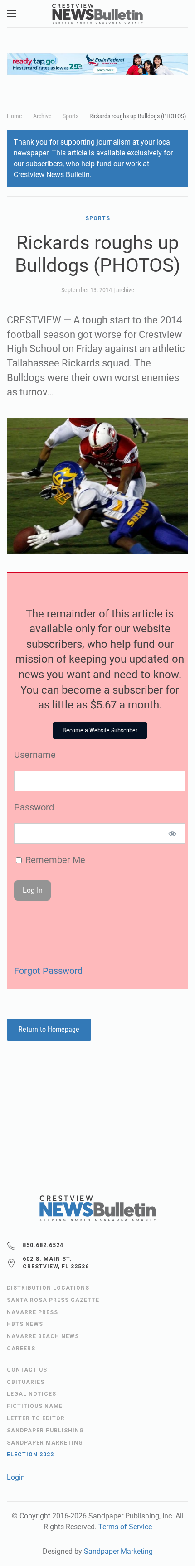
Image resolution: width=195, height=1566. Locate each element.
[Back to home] (97, 13)
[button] (11, 13)
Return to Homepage (49, 1029)
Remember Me (54, 859)
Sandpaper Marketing (118, 1551)
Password (34, 807)
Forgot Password (48, 970)
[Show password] (172, 833)
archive (125, 290)
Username (35, 754)
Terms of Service (125, 1527)
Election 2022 (30, 1454)
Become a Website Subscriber (100, 730)
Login (16, 1477)
